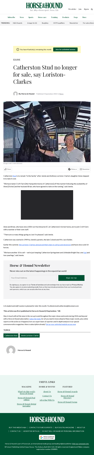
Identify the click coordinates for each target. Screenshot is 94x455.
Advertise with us (31, 431)
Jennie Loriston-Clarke (30, 335)
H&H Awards (17, 23)
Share (9, 169)
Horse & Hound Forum (67, 402)
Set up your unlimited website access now (61, 324)
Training (54, 17)
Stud (14, 176)
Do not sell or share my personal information (63, 431)
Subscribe (11, 17)
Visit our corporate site (80, 444)
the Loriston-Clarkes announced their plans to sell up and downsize (45, 245)
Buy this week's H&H (17, 427)
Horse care (42, 17)
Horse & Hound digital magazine (26, 405)
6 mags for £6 (32, 23)
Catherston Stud (11, 335)
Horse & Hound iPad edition (26, 399)
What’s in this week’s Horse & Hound (26, 392)
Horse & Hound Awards (67, 391)
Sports (30, 17)
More (84, 17)
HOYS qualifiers (59, 23)
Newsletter (74, 23)
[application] (47, 205)
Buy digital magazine (64, 427)
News (22, 17)
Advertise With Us (47, 400)
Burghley (45, 23)
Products (65, 17)
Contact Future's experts (40, 427)
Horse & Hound (27, 94)
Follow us (74, 169)
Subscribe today (35, 319)
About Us (47, 391)
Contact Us (47, 396)
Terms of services (37, 285)
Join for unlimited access (65, 49)
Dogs (76, 17)
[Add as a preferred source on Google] (47, 437)
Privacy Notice (77, 285)
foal (85, 252)
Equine (16, 59)
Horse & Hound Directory (67, 397)
